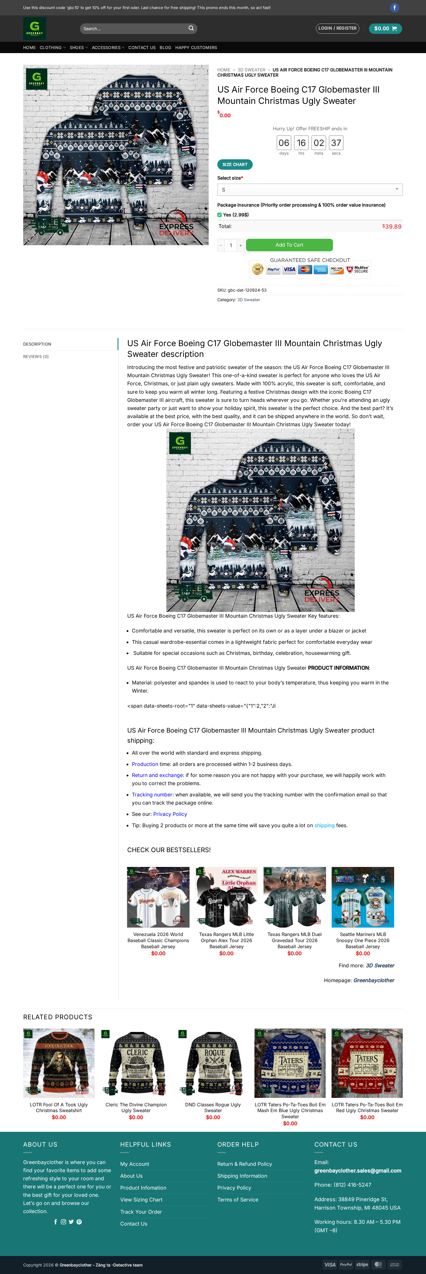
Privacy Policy (234, 1188)
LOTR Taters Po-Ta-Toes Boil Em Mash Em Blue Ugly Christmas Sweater (290, 1111)
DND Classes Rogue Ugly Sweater (213, 1108)
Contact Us (142, 47)
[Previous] (127, 913)
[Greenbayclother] (47, 28)
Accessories (106, 47)
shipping (324, 825)
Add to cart (289, 245)
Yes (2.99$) (236, 215)
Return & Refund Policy (244, 1164)
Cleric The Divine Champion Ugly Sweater (136, 1108)
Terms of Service (237, 1200)
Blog (165, 47)
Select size (230, 178)
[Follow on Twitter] (71, 1222)
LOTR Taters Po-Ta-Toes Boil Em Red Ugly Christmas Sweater (367, 1108)
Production (145, 764)
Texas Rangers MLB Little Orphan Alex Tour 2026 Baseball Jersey (226, 940)
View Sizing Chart (141, 1200)
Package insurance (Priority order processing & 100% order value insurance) (301, 205)
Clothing (51, 47)
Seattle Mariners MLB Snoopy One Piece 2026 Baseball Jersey (362, 940)
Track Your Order (141, 1212)
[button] (337, 29)
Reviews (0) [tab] (36, 356)
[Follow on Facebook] (395, 7)
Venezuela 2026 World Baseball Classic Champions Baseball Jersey (158, 940)
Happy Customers (196, 47)
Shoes (77, 47)
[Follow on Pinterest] (79, 1222)
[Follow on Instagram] (63, 1222)
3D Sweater (251, 70)
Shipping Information (242, 1176)
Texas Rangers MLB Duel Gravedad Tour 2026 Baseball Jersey (294, 940)
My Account (134, 1164)
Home (29, 47)
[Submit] (191, 28)
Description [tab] (37, 343)
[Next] (393, 913)
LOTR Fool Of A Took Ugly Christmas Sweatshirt (59, 1108)
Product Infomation (143, 1188)
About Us (131, 1176)
